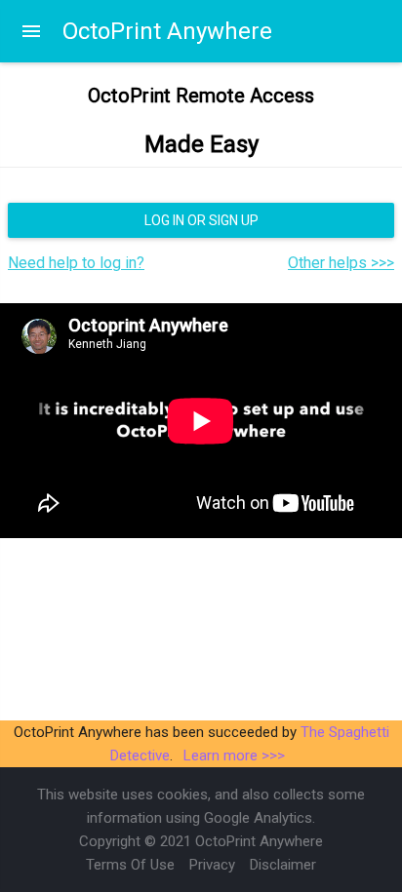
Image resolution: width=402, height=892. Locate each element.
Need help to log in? (76, 262)
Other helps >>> (341, 262)
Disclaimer (283, 864)
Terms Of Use (130, 864)
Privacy (212, 864)
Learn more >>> (234, 755)
